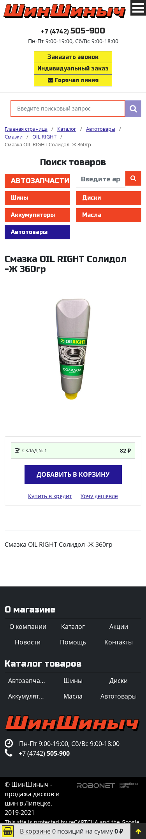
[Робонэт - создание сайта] (107, 784)
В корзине (35, 831)
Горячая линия (76, 80)
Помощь (73, 642)
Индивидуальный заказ (73, 68)
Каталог (73, 626)
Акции (118, 626)
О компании (27, 626)
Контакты (118, 642)
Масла (91, 215)
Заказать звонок (73, 57)
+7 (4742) (73, 31)
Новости (27, 642)
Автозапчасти (40, 181)
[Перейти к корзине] (8, 831)
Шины (19, 198)
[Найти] (133, 108)
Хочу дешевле (99, 496)
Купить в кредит (50, 496)
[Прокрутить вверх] (138, 831)
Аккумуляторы (33, 215)
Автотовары (29, 232)
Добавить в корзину (73, 474)
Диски (91, 198)
